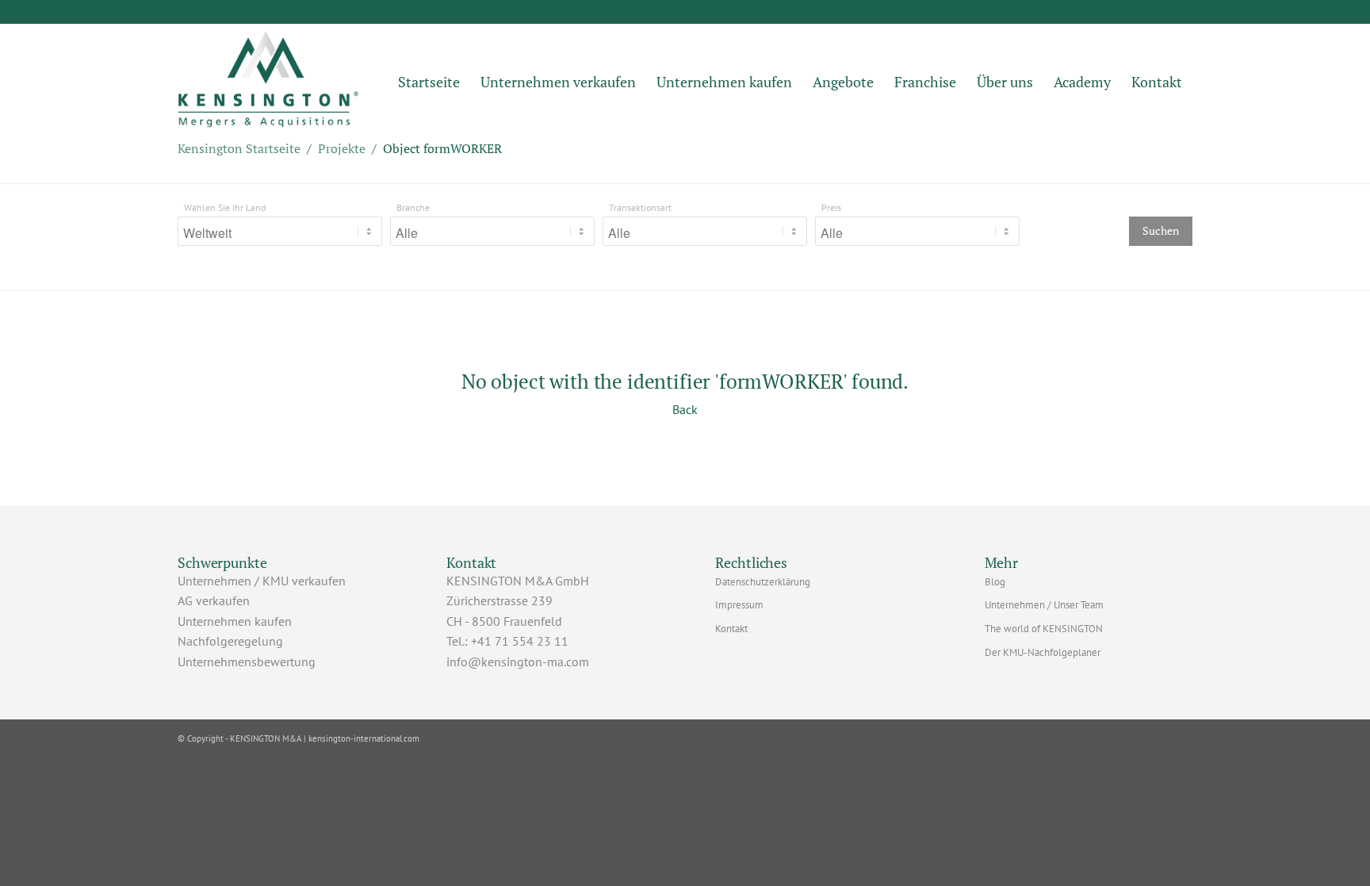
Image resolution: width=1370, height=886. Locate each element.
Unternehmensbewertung (247, 661)
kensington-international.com (363, 738)
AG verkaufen (214, 600)
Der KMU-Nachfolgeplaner (1042, 652)
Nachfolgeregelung (230, 641)
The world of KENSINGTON (1044, 628)
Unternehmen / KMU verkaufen (262, 581)
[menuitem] (429, 82)
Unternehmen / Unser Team (1044, 605)
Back (685, 409)
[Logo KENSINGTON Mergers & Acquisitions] (268, 82)
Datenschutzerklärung (762, 582)
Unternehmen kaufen (235, 621)
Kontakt (731, 628)
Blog (995, 582)
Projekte (341, 148)
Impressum (739, 605)
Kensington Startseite (239, 148)
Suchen (1160, 230)
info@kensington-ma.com (517, 661)
